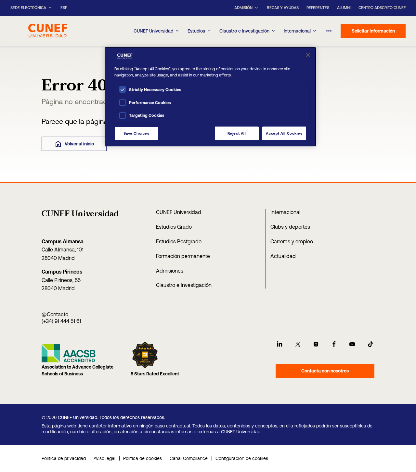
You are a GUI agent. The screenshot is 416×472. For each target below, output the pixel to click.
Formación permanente (183, 256)
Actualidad (283, 256)
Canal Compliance (189, 458)
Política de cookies (142, 458)
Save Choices (137, 133)
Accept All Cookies (284, 133)
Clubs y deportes (290, 227)
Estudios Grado (174, 227)
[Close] (308, 55)
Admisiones (169, 271)
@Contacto (55, 314)
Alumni (344, 8)
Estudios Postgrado (179, 241)
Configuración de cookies (241, 458)
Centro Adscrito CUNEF (382, 8)
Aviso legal (104, 458)
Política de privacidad (64, 458)
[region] (210, 96)
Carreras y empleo (291, 241)
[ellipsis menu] (329, 31)
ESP (63, 8)
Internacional (297, 31)
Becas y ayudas (283, 8)
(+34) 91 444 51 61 (61, 321)
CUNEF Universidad (178, 212)
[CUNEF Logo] (47, 30)
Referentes (317, 8)
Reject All (237, 133)
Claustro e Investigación (244, 31)
